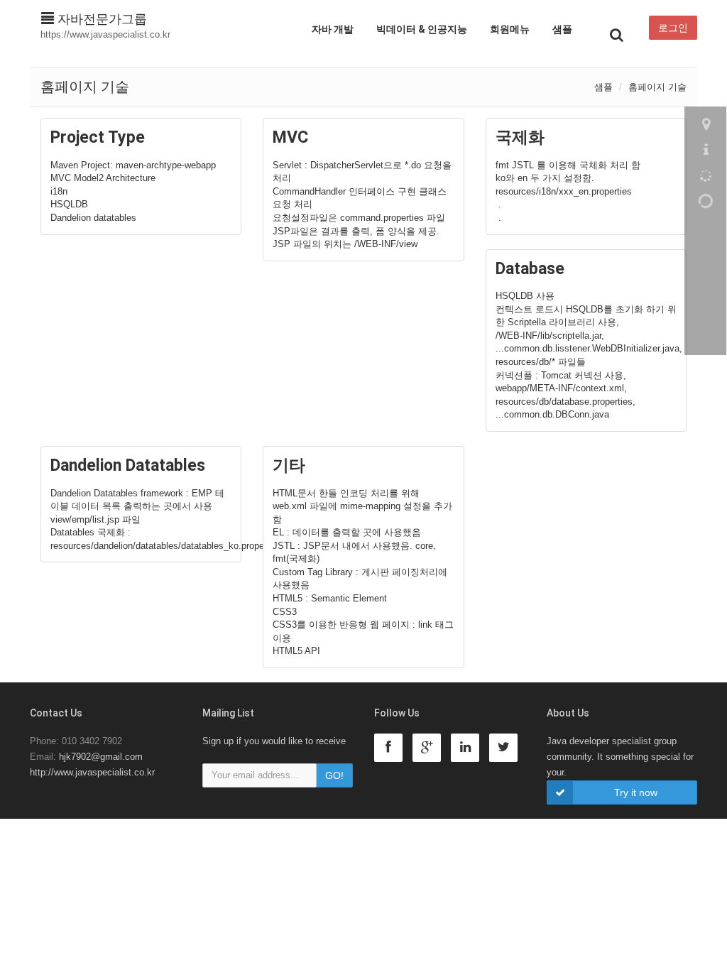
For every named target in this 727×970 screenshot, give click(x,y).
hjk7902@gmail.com (101, 756)
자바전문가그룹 (100, 19)
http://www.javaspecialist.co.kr (92, 772)
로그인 (673, 27)
